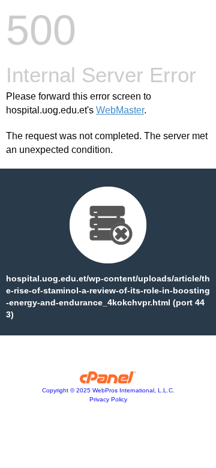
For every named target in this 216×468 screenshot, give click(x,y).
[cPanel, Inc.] (108, 380)
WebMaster (120, 110)
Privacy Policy (108, 399)
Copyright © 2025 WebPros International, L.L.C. (108, 390)
